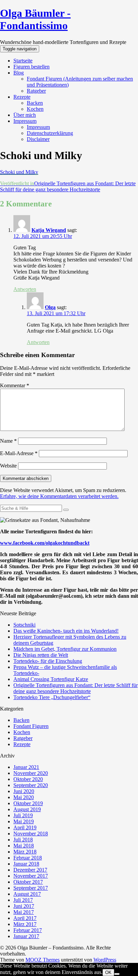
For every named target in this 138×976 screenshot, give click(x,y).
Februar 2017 (27, 930)
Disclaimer (38, 139)
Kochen (35, 109)
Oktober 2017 (28, 882)
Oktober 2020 (28, 779)
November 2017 (30, 876)
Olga (50, 307)
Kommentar (14, 385)
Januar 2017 (26, 936)
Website (8, 466)
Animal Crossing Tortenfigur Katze (50, 679)
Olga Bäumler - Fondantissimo (35, 19)
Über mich (24, 115)
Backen (35, 103)
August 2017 (27, 894)
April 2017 (25, 918)
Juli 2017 (23, 900)
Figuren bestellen (31, 66)
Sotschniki (24, 625)
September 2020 (30, 785)
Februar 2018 (27, 858)
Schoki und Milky (19, 172)
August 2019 (27, 809)
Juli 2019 (23, 815)
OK (108, 972)
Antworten (24, 289)
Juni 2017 (23, 906)
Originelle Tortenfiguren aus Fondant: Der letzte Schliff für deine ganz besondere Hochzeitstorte (75, 688)
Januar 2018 (26, 864)
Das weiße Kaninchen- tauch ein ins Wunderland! (66, 631)
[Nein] (117, 974)
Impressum (25, 121)
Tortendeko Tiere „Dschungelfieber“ (51, 697)
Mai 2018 (23, 845)
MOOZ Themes (42, 960)
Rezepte (21, 97)
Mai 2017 (23, 912)
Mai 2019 (23, 821)
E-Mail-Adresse (19, 453)
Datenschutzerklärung (50, 133)
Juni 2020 (23, 791)
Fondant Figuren (31, 726)
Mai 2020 (23, 797)
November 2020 (30, 773)
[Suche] (66, 510)
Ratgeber (36, 91)
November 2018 (30, 833)
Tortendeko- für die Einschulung (47, 661)
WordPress (104, 960)
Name (8, 441)
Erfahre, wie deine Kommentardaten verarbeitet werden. (59, 496)
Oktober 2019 (28, 803)
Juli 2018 (23, 839)
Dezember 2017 (30, 870)
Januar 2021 (26, 767)
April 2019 (25, 827)
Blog (18, 73)
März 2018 (25, 852)
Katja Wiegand (48, 230)
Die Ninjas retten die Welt (40, 655)
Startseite (22, 60)
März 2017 (25, 924)
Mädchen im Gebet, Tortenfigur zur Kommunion (65, 649)
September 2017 (30, 888)
